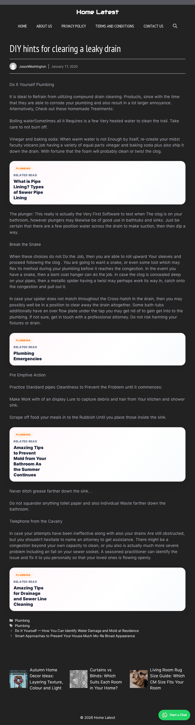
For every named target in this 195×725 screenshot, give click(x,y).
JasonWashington (32, 66)
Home (22, 26)
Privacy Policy (74, 26)
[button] (175, 26)
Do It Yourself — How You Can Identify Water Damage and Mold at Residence (77, 631)
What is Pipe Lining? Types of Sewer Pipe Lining (29, 189)
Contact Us (153, 26)
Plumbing (22, 620)
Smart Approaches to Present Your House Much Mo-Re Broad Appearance (75, 636)
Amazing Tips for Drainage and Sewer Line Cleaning (30, 596)
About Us (44, 26)
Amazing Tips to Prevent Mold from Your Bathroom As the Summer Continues (30, 461)
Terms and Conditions (114, 26)
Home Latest (97, 12)
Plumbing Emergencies (28, 356)
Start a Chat (178, 715)
